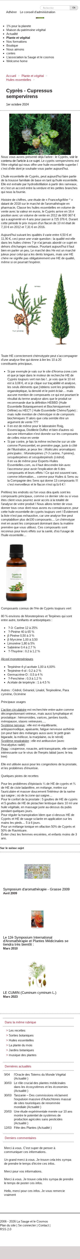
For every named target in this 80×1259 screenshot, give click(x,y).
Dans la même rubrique (20, 1022)
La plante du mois (20, 1045)
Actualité (12, 33)
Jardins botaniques (21, 1050)
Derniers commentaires (20, 1138)
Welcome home (16, 61)
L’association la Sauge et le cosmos (30, 57)
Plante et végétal (18, 37)
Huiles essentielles (18, 79)
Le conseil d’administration (37, 12)
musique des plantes (23, 1055)
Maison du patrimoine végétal (26, 30)
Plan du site (8, 1225)
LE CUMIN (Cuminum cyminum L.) (29, 992)
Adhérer (11, 12)
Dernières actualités (18, 1066)
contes (10, 53)
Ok (73, 7)
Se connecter (27, 1225)
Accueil (11, 76)
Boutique (12, 45)
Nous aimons (15, 49)
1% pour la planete (18, 26)
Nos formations (16, 41)
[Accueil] (40, 18)
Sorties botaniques (21, 1035)
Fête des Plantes (26, 1127)
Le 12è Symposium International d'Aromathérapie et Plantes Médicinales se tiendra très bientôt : (35, 941)
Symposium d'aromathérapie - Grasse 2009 (36, 889)
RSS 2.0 (5, 1229)
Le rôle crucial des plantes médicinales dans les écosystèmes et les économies (41, 1086)
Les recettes (17, 1030)
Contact (43, 1225)
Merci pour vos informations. (23, 1171)
